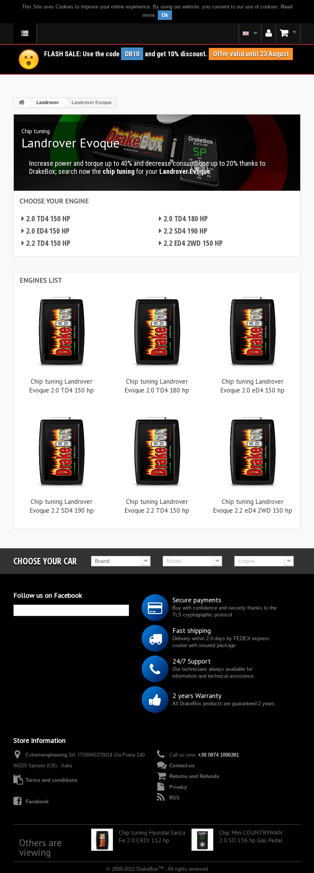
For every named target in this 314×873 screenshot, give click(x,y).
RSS (174, 798)
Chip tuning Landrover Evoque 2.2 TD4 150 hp (156, 506)
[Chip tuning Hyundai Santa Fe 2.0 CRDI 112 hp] (102, 839)
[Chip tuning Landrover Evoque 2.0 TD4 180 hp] (156, 330)
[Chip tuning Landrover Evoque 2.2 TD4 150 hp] (156, 450)
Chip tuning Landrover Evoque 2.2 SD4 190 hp (61, 506)
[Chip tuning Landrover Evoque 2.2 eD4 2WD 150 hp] (252, 450)
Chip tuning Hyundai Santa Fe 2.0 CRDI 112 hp (152, 836)
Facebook (37, 801)
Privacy (178, 787)
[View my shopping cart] (288, 33)
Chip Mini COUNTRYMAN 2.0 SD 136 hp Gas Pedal (251, 836)
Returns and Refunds (194, 776)
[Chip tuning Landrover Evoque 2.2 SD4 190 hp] (61, 450)
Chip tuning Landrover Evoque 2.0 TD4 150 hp (61, 385)
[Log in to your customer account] (269, 33)
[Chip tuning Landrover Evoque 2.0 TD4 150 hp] (61, 330)
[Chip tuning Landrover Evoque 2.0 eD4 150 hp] (252, 330)
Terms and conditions (51, 780)
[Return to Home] (21, 103)
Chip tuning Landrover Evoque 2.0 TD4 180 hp (156, 385)
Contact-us (182, 765)
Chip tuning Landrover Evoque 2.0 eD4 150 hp (252, 385)
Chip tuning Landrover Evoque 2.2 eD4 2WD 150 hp (252, 506)
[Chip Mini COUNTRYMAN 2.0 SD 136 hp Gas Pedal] (202, 839)
